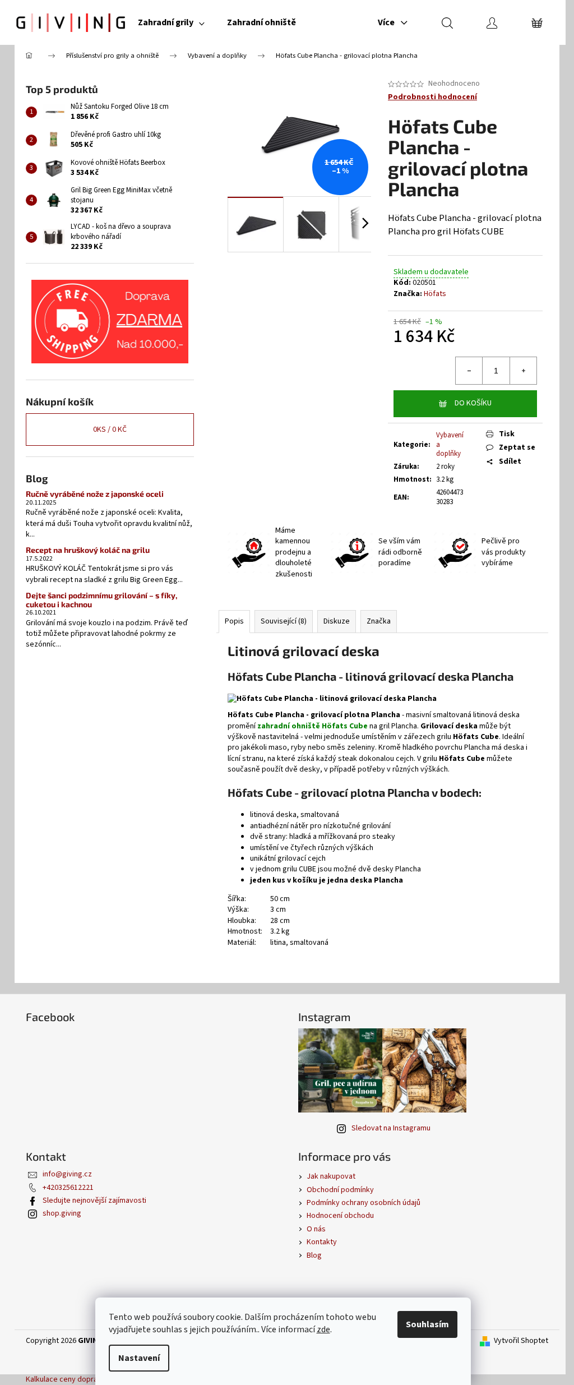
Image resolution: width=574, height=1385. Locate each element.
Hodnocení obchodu (340, 1215)
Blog (314, 1255)
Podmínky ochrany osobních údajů (363, 1202)
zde (323, 1329)
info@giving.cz (67, 1174)
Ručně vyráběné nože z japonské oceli (95, 494)
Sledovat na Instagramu (390, 1128)
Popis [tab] (234, 621)
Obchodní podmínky (340, 1189)
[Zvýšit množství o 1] (523, 370)
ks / (110, 429)
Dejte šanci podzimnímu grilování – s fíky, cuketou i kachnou (101, 599)
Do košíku (473, 403)
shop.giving (62, 1213)
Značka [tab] (379, 621)
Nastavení (139, 1358)
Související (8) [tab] (284, 621)
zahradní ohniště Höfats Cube (312, 726)
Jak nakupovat (331, 1176)
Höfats (435, 293)
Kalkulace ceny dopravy (65, 1379)
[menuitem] (171, 22)
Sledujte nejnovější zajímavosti (94, 1200)
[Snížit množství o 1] (469, 370)
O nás (316, 1229)
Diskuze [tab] (336, 621)
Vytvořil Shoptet (521, 1341)
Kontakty (322, 1242)
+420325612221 (68, 1187)
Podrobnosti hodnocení (432, 97)
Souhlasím (427, 1324)
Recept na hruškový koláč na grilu (88, 550)
